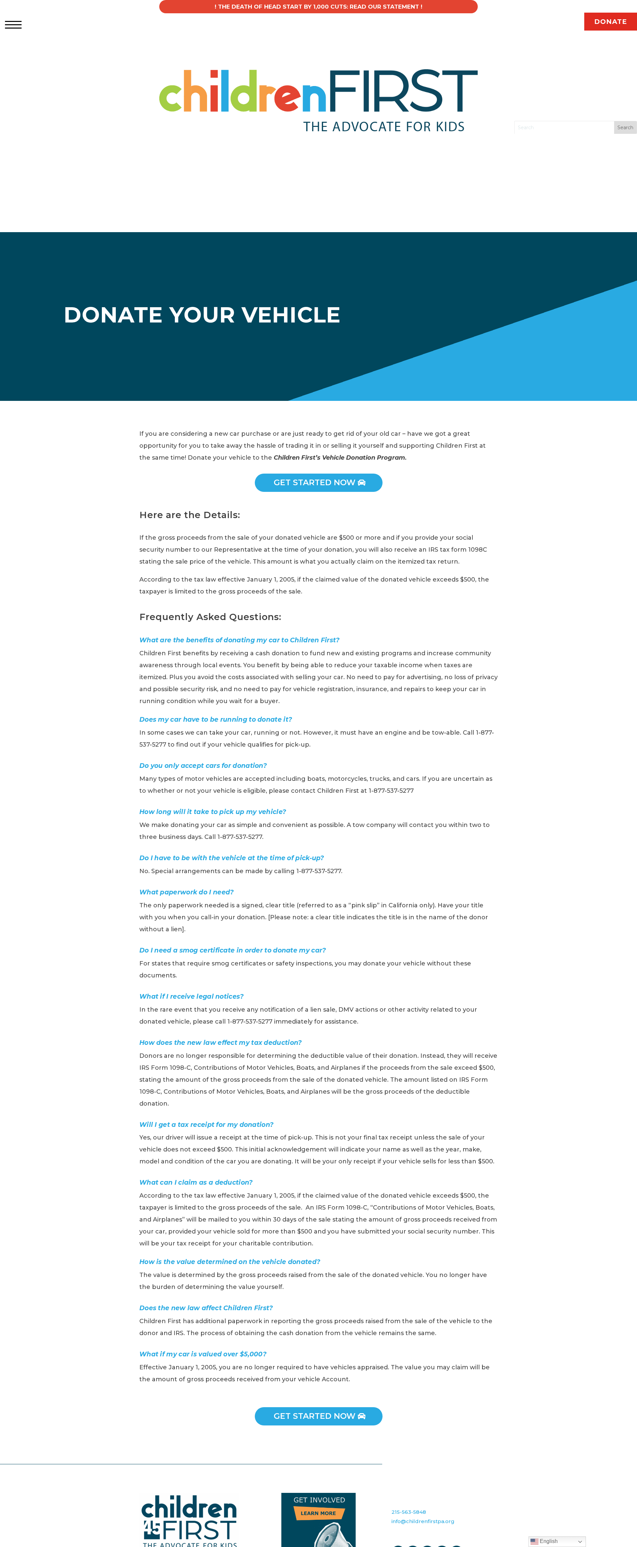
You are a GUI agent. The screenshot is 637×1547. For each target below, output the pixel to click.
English (548, 1541)
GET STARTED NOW (314, 482)
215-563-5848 (408, 1512)
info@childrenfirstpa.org (423, 1521)
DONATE (610, 22)
